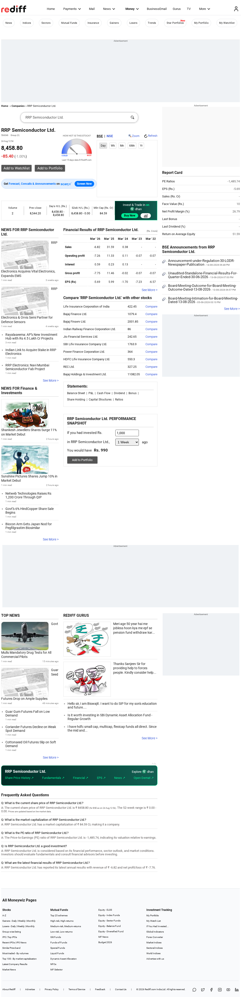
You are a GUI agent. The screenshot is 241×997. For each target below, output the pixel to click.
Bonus (133, 393)
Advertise (30, 989)
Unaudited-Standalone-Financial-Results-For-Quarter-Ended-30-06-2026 (202, 275)
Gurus (177, 9)
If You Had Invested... (157, 926)
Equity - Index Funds (109, 915)
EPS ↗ (101, 778)
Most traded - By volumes (15, 953)
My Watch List (153, 920)
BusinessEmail (157, 9)
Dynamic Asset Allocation (63, 958)
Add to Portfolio (82, 460)
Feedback (100, 989)
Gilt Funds (55, 937)
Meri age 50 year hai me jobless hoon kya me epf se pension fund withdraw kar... (134, 628)
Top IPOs (12, 937)
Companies (18, 106)
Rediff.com (150, 989)
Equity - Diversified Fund (111, 931)
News (107, 9)
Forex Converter (154, 937)
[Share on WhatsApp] (194, 990)
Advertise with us (155, 958)
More (202, 9)
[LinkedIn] (237, 990)
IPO (4, 937)
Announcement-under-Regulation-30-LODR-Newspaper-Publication (201, 263)
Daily (14, 920)
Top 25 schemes (59, 915)
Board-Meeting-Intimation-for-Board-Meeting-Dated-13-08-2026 (203, 300)
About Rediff (8, 989)
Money (130, 9)
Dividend (119, 393)
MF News (103, 936)
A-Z (4, 915)
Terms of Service (76, 989)
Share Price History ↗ (19, 778)
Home (51, 9)
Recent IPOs (8, 942)
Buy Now (129, 215)
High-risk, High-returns (61, 920)
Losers (133, 22)
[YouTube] (228, 990)
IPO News (21, 942)
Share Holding (76, 399)
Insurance (93, 22)
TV (189, 9)
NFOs (53, 964)
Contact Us (120, 989)
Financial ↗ (80, 778)
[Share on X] (203, 990)
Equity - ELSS (105, 909)
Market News (9, 969)
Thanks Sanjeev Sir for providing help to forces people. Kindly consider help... (134, 668)
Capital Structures (100, 399)
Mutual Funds (69, 22)
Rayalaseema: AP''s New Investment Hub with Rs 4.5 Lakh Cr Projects (31, 336)
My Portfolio (201, 22)
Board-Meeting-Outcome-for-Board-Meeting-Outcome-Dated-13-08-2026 (202, 288)
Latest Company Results (14, 964)
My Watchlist (227, 22)
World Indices (153, 953)
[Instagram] (220, 990)
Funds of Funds (58, 942)
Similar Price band (11, 947)
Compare (151, 306)
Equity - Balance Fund (109, 926)
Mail (92, 9)
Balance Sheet (76, 393)
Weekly (21, 920)
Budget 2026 (105, 942)
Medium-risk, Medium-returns (65, 926)
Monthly (31, 920)
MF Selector (56, 969)
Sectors (46, 22)
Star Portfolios (175, 22)
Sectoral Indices (154, 947)
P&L (90, 393)
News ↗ (119, 778)
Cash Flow (103, 393)
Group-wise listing (11, 931)
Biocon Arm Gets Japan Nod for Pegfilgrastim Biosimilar (28, 526)
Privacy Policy (52, 989)
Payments (70, 9)
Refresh (152, 135)
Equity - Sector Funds (109, 920)
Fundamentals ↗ (53, 778)
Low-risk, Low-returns (61, 931)
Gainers (114, 22)
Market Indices (153, 942)
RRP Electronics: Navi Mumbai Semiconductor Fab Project (27, 367)
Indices (27, 22)
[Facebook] (211, 990)
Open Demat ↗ (144, 778)
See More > (51, 380)
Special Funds (57, 947)
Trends (152, 22)
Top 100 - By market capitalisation (19, 958)
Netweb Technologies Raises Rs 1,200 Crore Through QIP (28, 495)
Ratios (119, 399)
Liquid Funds (57, 953)
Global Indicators (155, 931)
